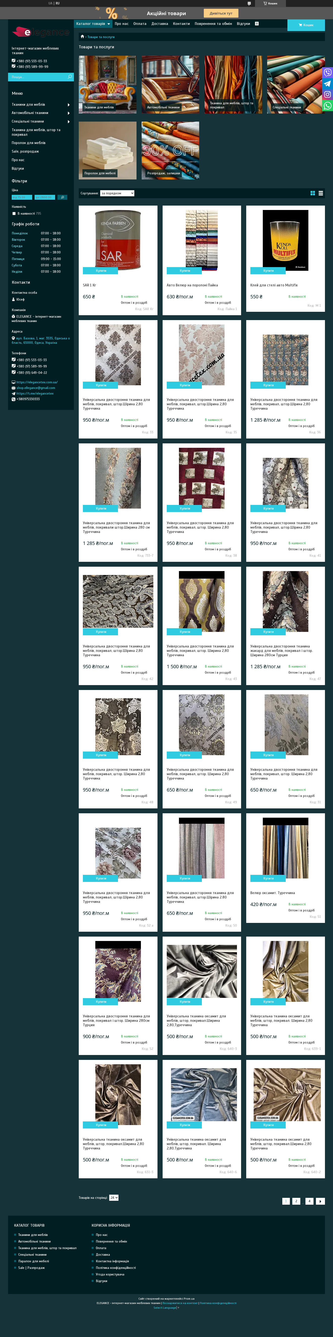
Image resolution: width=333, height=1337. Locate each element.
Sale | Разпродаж (31, 1268)
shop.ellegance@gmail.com (36, 388)
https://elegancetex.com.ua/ (37, 382)
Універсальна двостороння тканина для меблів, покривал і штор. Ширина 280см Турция (116, 1020)
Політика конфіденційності (116, 1268)
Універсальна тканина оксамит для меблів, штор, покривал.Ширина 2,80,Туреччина (196, 1020)
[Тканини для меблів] (108, 84)
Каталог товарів (90, 23)
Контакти (181, 23)
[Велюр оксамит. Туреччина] (285, 847)
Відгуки (243, 23)
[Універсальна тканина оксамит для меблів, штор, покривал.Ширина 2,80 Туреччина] (118, 1094)
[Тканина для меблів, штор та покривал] (233, 84)
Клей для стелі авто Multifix (274, 285)
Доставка (159, 23)
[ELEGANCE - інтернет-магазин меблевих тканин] (41, 32)
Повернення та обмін (111, 1241)
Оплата (140, 23)
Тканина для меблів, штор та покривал (36, 132)
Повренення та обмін (213, 23)
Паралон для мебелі (33, 1261)
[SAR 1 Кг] (118, 240)
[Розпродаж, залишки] (170, 150)
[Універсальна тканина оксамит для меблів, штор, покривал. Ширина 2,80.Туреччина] (202, 1094)
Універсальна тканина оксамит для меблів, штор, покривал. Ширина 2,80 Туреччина (281, 1020)
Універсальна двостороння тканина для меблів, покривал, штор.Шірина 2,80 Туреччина (116, 404)
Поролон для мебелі (100, 173)
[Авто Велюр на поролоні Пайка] (202, 240)
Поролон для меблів (29, 143)
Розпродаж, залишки (163, 173)
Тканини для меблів (99, 107)
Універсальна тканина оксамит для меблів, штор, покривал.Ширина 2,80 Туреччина (113, 1143)
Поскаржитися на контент (180, 1303)
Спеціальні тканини (287, 107)
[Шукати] (69, 77)
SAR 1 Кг (89, 285)
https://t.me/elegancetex (35, 393)
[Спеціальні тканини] (296, 84)
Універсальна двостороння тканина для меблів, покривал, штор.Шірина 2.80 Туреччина (200, 897)
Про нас (121, 23)
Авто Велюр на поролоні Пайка (192, 285)
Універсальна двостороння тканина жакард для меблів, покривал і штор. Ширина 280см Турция (281, 650)
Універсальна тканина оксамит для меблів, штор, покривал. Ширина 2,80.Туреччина (196, 1143)
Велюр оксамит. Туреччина (272, 893)
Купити (101, 271)
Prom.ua (189, 1298)
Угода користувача (110, 1274)
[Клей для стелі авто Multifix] (285, 240)
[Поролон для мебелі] (108, 150)
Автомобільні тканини (163, 107)
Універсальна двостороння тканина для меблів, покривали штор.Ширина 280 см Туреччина (116, 527)
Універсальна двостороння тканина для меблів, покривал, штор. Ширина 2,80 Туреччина (200, 527)
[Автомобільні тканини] (170, 84)
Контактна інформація (112, 1261)
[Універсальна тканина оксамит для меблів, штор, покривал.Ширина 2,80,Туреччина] (202, 971)
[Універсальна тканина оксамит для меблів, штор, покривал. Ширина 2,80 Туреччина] (285, 971)
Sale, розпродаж (25, 151)
